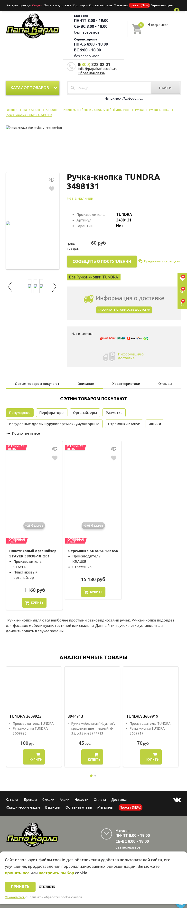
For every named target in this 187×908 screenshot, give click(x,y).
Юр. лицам (80, 5)
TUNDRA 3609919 (142, 716)
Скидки (48, 800)
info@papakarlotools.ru (97, 69)
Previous (11, 286)
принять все (17, 873)
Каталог (12, 5)
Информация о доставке (131, 356)
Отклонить (47, 886)
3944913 (75, 716)
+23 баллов (34, 525)
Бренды (25, 5)
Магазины (105, 807)
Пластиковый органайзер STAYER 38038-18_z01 (32, 553)
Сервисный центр (163, 5)
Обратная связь (91, 73)
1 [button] (91, 775)
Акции (64, 800)
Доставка (119, 800)
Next (54, 286)
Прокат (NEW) (139, 5)
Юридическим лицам (23, 807)
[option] (34, 716)
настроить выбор (56, 873)
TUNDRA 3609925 (25, 716)
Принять (20, 886)
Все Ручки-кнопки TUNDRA (93, 277)
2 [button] (95, 775)
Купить (37, 602)
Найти (165, 88)
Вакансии (52, 807)
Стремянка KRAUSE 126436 (93, 551)
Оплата (100, 800)
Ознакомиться (15, 897)
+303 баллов (93, 525)
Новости (81, 800)
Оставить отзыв (100, 5)
